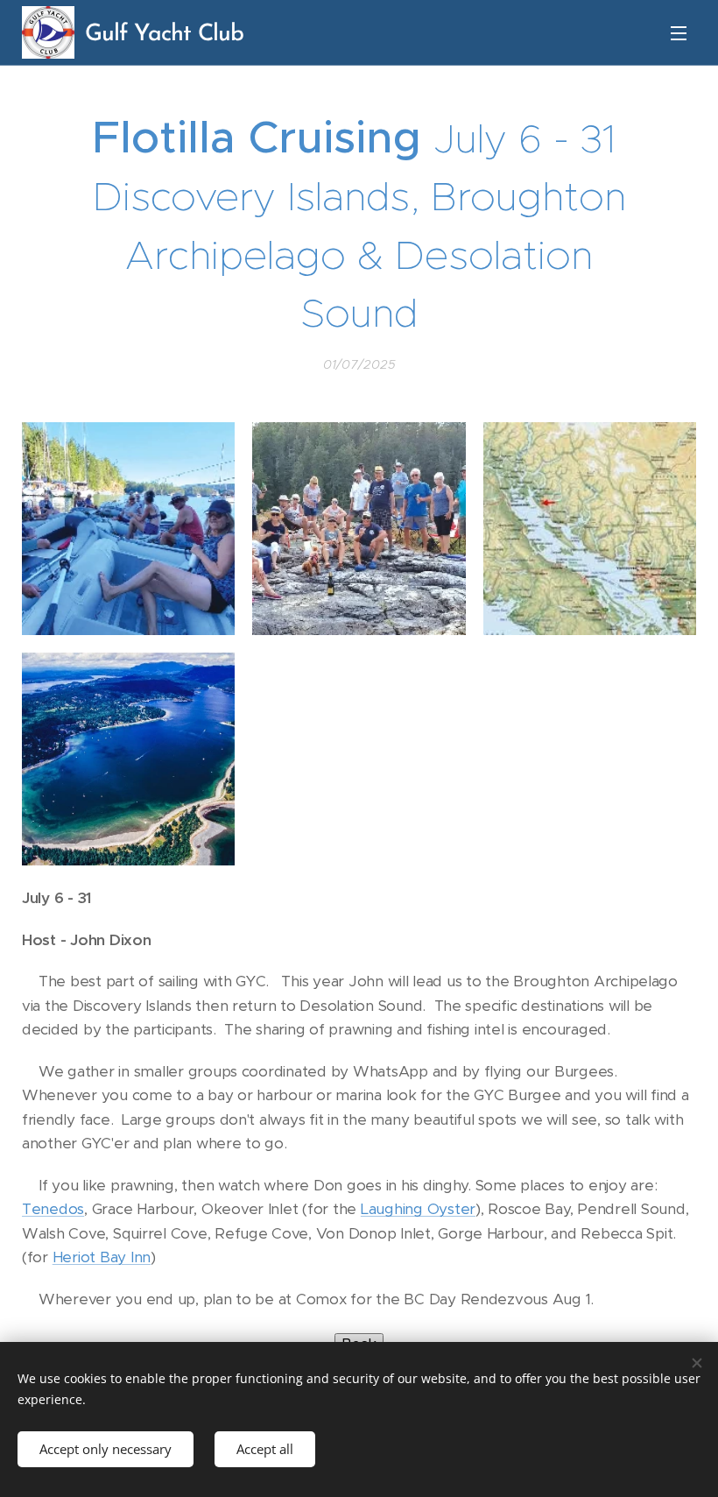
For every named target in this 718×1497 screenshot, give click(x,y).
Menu (678, 32)
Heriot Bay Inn (102, 1257)
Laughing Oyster (418, 1208)
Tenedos (53, 1208)
